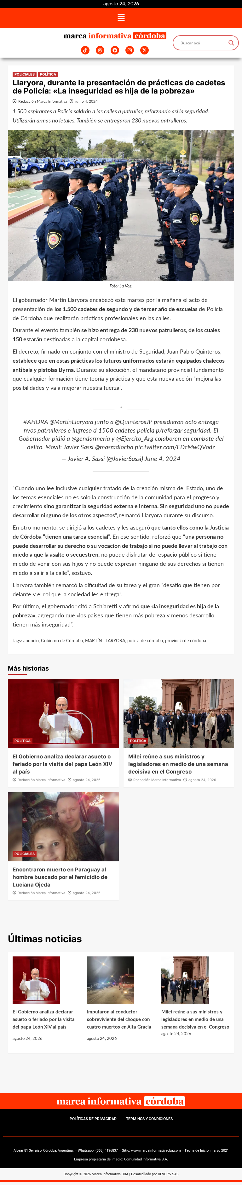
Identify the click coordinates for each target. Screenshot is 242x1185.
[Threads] (100, 50)
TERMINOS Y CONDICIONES (149, 1119)
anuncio (31, 641)
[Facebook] (115, 50)
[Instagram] (129, 50)
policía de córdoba (145, 641)
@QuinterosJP (133, 422)
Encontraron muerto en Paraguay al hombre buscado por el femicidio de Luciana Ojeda (60, 877)
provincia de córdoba (185, 641)
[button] (121, 18)
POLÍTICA (48, 74)
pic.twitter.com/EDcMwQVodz (175, 447)
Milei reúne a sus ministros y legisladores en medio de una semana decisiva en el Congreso (178, 764)
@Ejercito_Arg (134, 439)
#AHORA (35, 422)
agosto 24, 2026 (87, 780)
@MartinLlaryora (71, 422)
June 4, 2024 (163, 459)
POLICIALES (24, 74)
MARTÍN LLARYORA (105, 641)
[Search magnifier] (231, 42)
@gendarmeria (91, 439)
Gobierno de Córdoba (62, 641)
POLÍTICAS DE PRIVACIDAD (93, 1119)
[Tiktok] (85, 50)
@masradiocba (114, 447)
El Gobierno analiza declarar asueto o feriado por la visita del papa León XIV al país (62, 764)
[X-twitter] (144, 50)
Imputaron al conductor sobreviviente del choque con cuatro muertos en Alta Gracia (119, 1019)
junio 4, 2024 (86, 101)
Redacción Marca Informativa (42, 101)
